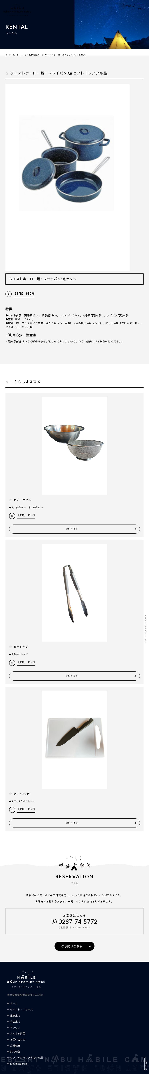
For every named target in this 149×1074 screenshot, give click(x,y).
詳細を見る (71, 529)
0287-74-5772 (78, 921)
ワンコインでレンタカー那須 (26, 1057)
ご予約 (128, 6)
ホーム (14, 1003)
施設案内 (15, 1015)
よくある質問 (17, 1033)
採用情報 (15, 1051)
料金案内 (15, 1021)
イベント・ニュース (21, 1009)
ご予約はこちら (71, 946)
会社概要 (15, 1045)
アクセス (15, 1027)
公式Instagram (19, 1063)
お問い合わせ (17, 1039)
